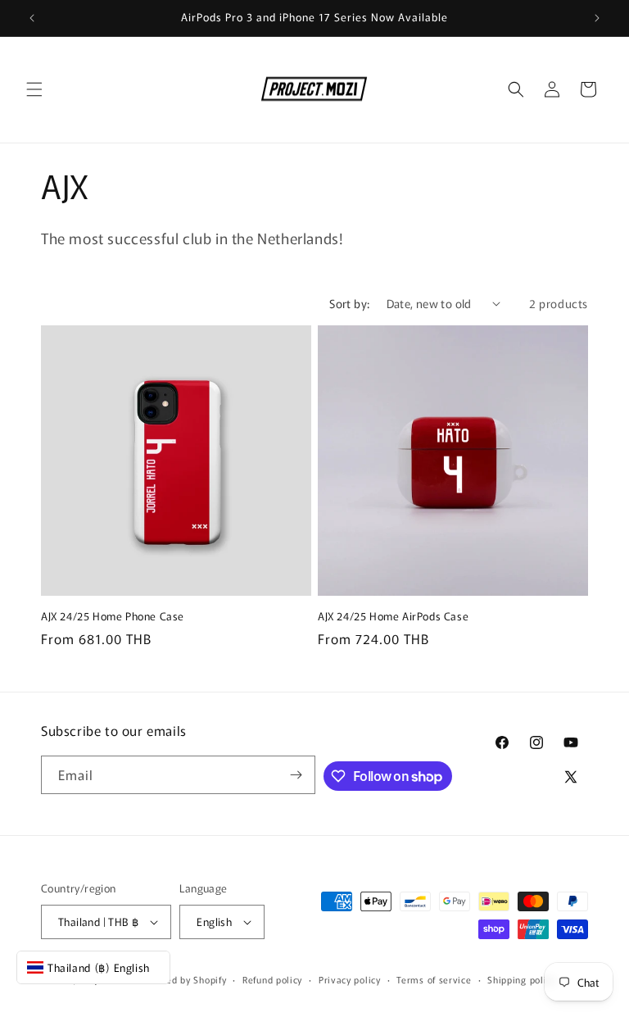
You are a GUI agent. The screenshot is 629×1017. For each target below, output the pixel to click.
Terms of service (433, 979)
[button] (34, 89)
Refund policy (272, 979)
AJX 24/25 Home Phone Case (112, 617)
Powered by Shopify (183, 979)
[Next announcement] (597, 18)
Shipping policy (521, 979)
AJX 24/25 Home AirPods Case (393, 617)
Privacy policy (350, 979)
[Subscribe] (296, 775)
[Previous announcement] (32, 18)
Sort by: (349, 303)
